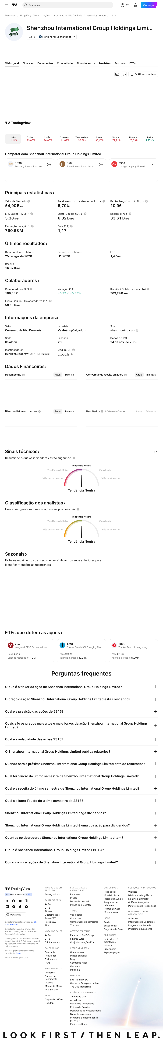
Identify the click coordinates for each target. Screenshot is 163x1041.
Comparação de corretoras (84, 921)
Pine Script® (51, 989)
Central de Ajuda (79, 962)
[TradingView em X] (7, 901)
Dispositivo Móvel (54, 999)
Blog (72, 959)
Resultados (50, 955)
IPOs (47, 962)
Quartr (19, 953)
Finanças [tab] (28, 63)
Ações (48, 904)
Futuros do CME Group (82, 935)
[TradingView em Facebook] (13, 901)
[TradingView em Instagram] (26, 901)
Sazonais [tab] (120, 63)
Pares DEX (50, 921)
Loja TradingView (79, 979)
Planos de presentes (80, 904)
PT (127, 5)
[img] (70, 36)
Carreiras (75, 966)
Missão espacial (78, 955)
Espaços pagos (112, 952)
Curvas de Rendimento (51, 977)
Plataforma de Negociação (142, 905)
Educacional (110, 925)
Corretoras (75, 918)
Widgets (132, 891)
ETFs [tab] (132, 63)
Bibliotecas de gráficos (140, 895)
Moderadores (111, 912)
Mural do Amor (111, 895)
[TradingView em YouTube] (20, 901)
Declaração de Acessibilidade (85, 1010)
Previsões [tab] (105, 63)
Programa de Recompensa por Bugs (84, 1019)
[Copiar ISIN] (38, 354)
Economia (50, 952)
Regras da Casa (112, 908)
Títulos (48, 911)
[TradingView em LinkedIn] (7, 906)
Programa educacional (140, 928)
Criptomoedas (52, 914)
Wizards (108, 945)
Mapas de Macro (53, 986)
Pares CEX (50, 918)
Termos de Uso (78, 996)
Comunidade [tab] (65, 63)
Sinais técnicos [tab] (85, 63)
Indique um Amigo (113, 898)
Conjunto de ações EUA (82, 942)
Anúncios (133, 918)
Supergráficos (52, 894)
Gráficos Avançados (138, 902)
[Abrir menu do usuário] (135, 5)
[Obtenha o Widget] (124, 74)
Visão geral (76, 914)
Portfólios (50, 972)
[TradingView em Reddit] (26, 906)
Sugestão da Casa (113, 929)
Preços (73, 897)
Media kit (75, 969)
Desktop (49, 1003)
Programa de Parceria (139, 925)
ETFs (47, 907)
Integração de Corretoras (141, 921)
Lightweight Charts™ (138, 898)
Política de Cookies (80, 1007)
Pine (47, 925)
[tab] (57, 375)
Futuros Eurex (77, 938)
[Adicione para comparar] (49, 164)
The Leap (75, 925)
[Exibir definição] (28, 201)
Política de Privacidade (82, 1003)
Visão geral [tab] (12, 63)
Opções (49, 982)
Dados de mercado (80, 901)
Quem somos (77, 952)
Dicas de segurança (80, 1014)
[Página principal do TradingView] (14, 5)
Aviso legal (75, 1000)
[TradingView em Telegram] (13, 906)
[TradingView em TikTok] (20, 906)
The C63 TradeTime (80, 986)
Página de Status (79, 1024)
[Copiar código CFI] (72, 354)
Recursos (75, 894)
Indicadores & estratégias (111, 940)
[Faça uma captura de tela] (117, 74)
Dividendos (51, 959)
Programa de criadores (110, 904)
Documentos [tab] (45, 63)
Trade (107, 922)
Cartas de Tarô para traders (84, 983)
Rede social (110, 891)
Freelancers (110, 949)
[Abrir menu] (6, 5)
